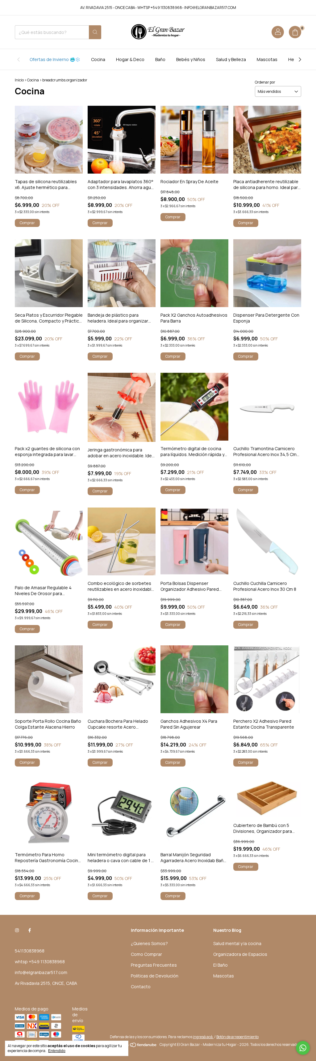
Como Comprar (146, 954)
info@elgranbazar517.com (41, 972)
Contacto (141, 986)
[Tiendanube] (134, 1046)
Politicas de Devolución (154, 976)
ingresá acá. (203, 1036)
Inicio (19, 80)
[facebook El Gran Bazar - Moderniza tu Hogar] (29, 930)
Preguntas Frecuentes (154, 965)
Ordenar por (265, 82)
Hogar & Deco (130, 59)
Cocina (98, 59)
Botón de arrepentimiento (237, 1036)
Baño (160, 59)
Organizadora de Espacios (240, 954)
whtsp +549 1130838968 (40, 961)
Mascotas (267, 59)
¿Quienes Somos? (149, 943)
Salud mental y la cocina (237, 943)
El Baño (220, 965)
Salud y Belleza (231, 59)
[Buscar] (95, 32)
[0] (295, 32)
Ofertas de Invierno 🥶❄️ (55, 59)
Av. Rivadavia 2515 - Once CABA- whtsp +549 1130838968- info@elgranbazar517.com (158, 7)
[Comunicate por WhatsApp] (303, 1048)
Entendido (56, 1051)
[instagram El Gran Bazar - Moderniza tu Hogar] (17, 930)
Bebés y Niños (190, 59)
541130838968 (29, 951)
